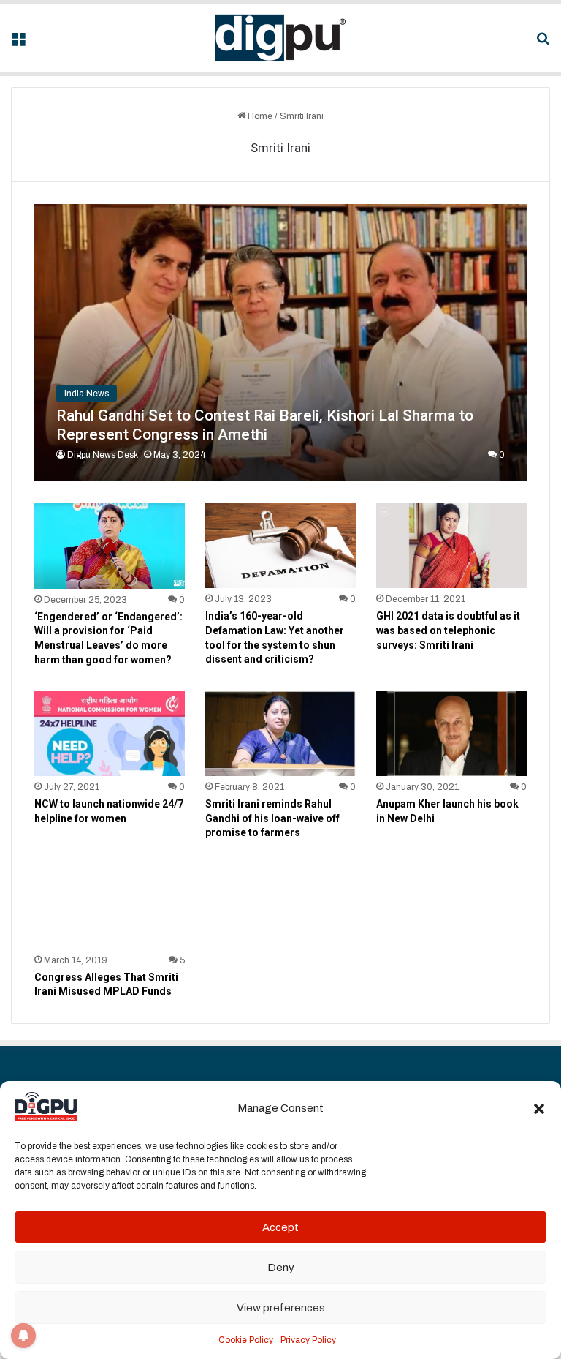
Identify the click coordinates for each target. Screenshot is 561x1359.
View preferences (281, 1308)
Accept (280, 1227)
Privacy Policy (308, 1340)
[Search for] (542, 43)
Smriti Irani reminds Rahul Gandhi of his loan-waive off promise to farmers (272, 818)
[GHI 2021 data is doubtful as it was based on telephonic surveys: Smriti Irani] (451, 545)
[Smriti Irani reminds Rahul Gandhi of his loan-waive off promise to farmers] (280, 733)
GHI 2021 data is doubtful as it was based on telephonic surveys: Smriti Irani (448, 630)
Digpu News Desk (102, 455)
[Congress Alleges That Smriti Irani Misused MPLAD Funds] (109, 907)
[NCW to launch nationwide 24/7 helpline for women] (109, 733)
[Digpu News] (280, 38)
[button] (539, 1109)
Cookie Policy (245, 1340)
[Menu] (18, 43)
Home (258, 116)
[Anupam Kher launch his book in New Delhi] (451, 733)
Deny (280, 1267)
